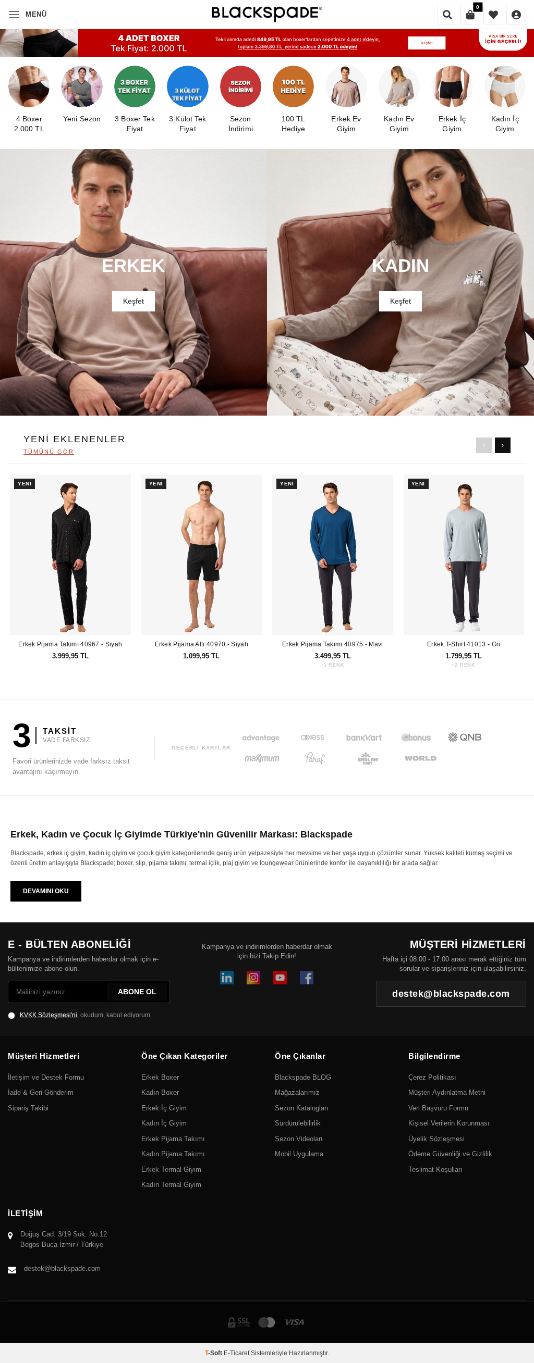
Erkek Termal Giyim (171, 1169)
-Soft (214, 1353)
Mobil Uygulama (299, 1154)
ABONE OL (137, 991)
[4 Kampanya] (267, 43)
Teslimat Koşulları (435, 1169)
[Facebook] (306, 977)
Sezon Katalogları (302, 1108)
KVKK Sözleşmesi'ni (48, 1015)
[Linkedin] (226, 977)
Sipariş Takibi (28, 1108)
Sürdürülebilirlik (298, 1123)
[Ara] (447, 14)
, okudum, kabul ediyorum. (86, 1015)
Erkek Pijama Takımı (173, 1139)
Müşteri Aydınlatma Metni (447, 1092)
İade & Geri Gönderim (41, 1092)
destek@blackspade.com (62, 1268)
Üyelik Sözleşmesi (436, 1139)
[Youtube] (280, 977)
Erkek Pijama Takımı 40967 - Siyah (70, 644)
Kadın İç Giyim (164, 1123)
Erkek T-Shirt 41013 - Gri (464, 644)
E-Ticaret (236, 1353)
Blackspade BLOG (303, 1077)
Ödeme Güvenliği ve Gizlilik (450, 1154)
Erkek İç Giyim (164, 1108)
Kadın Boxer (160, 1092)
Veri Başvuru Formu (438, 1108)
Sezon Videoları (299, 1139)
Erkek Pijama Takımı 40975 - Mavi (332, 644)
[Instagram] (253, 977)
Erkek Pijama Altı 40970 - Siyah (201, 644)
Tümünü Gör (48, 451)
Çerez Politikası (432, 1077)
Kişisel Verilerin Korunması (449, 1123)
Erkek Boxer (160, 1077)
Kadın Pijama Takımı (173, 1154)
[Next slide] (503, 445)
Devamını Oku (46, 891)
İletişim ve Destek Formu (46, 1077)
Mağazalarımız (297, 1092)
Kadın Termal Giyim (171, 1185)
